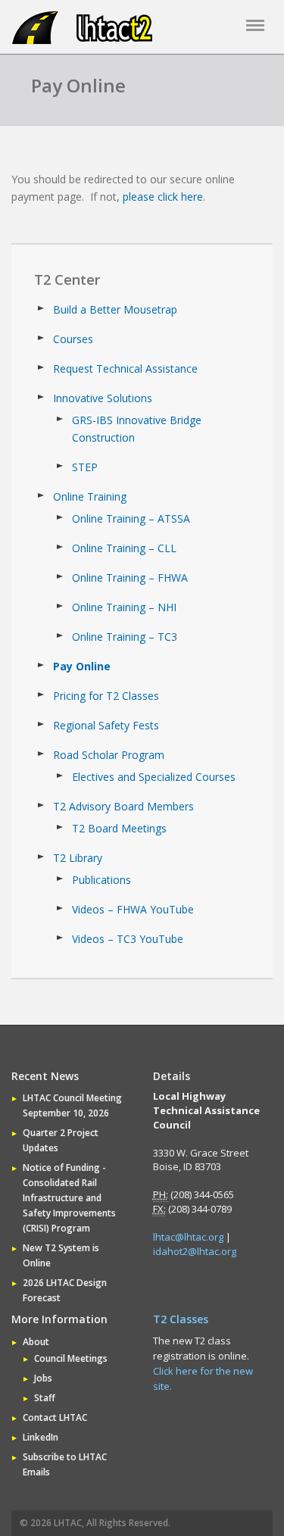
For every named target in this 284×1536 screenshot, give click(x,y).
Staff (44, 1397)
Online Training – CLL (124, 548)
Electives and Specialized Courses (154, 777)
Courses (73, 339)
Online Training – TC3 (124, 636)
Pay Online (82, 666)
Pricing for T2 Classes (106, 695)
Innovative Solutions (102, 398)
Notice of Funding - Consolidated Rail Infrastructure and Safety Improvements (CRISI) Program (69, 1198)
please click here (163, 196)
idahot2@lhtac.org (194, 1251)
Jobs (43, 1378)
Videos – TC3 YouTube (127, 939)
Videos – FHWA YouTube (133, 909)
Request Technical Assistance (125, 368)
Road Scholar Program (108, 755)
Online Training (89, 496)
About (36, 1341)
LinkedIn (40, 1437)
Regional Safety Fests (106, 725)
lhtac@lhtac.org (188, 1237)
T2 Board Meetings (119, 828)
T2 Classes (180, 1319)
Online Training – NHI (124, 607)
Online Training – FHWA (130, 577)
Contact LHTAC (55, 1417)
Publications (101, 880)
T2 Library (77, 858)
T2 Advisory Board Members (123, 806)
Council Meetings (71, 1358)
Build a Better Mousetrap (115, 309)
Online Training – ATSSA (131, 518)
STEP (85, 467)
